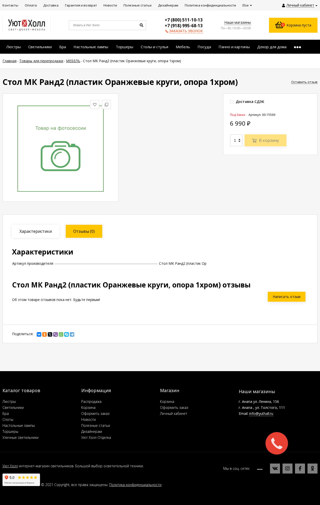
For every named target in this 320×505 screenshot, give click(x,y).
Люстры (9, 401)
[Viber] (55, 334)
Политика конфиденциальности (135, 484)
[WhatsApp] (61, 334)
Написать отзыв (286, 296)
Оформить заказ (95, 413)
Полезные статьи (95, 425)
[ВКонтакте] (39, 334)
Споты (7, 419)
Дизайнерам (91, 431)
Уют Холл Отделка (96, 437)
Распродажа (91, 401)
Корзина (88, 407)
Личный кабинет (173, 413)
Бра (5, 413)
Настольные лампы (18, 425)
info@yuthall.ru (261, 413)
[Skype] (66, 334)
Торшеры (10, 431)
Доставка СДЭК (249, 101)
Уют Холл (10, 466)
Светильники (13, 407)
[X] (50, 334)
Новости (88, 419)
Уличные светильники (20, 437)
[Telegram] (72, 334)
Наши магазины (237, 22)
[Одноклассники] (44, 334)
